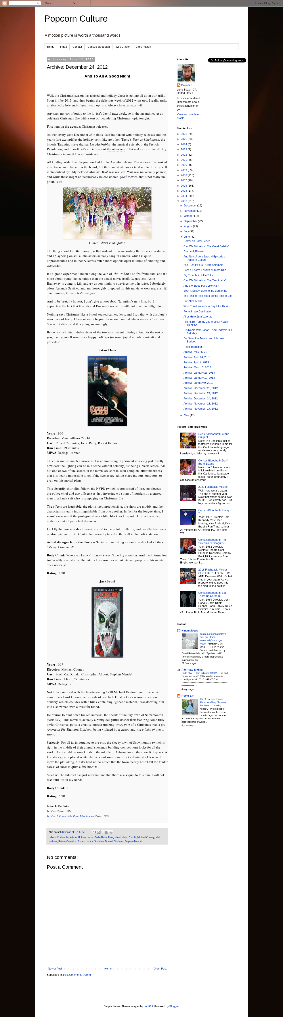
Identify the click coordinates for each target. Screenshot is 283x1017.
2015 (184, 190)
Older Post (160, 968)
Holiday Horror (86, 837)
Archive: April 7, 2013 (196, 362)
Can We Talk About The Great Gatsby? (206, 246)
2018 (184, 175)
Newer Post (55, 968)
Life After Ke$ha (193, 301)
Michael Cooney (145, 837)
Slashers (118, 841)
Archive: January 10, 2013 (199, 377)
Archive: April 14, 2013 (197, 357)
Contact (77, 46)
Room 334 (188, 695)
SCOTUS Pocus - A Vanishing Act (203, 265)
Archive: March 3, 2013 (197, 367)
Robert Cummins (67, 841)
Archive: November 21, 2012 (201, 403)
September (191, 221)
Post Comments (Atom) (77, 974)
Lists (110, 837)
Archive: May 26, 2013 (197, 351)
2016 (184, 185)
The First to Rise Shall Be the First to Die (208, 295)
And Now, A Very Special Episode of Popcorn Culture (205, 258)
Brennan (186, 85)
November (190, 210)
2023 (184, 149)
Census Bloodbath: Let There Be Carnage (212, 594)
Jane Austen (143, 46)
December (190, 205)
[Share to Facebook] (107, 832)
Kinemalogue (190, 630)
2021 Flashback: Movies (213, 486)
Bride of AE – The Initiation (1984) (200, 673)
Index (63, 46)
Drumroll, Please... (195, 251)
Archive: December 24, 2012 (201, 393)
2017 (184, 180)
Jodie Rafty (101, 837)
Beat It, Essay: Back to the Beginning (205, 290)
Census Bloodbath (99, 46)
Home (50, 46)
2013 (184, 201)
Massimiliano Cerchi (125, 837)
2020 (184, 164)
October (189, 215)
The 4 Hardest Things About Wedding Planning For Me (213, 702)
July (186, 231)
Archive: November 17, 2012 (201, 408)
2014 (184, 196)
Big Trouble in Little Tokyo (199, 275)
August (188, 226)
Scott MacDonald (103, 841)
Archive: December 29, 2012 (201, 388)
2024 (184, 144)
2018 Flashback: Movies (213, 569)
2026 (184, 134)
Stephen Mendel (133, 841)
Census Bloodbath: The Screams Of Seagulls (212, 541)
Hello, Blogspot (193, 346)
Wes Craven (123, 46)
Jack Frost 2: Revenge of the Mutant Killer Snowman (70, 816)
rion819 (148, 1006)
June (187, 236)
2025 (184, 139)
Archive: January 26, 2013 (199, 372)
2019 (184, 170)
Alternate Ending (192, 669)
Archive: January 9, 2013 (198, 382)
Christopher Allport (67, 837)
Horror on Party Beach (197, 241)
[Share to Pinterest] (111, 832)
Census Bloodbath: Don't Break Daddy (213, 462)
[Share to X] (102, 832)
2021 (184, 159)
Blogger (174, 1006)
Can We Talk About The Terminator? (205, 280)
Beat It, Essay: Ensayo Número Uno (205, 270)
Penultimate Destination (198, 311)
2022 (184, 154)
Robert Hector (85, 841)
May (187, 415)
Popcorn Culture (76, 18)
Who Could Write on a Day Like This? (206, 306)
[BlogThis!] (98, 832)
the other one (116, 149)
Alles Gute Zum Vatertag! (198, 316)
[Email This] (94, 832)
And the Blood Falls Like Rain (201, 285)
